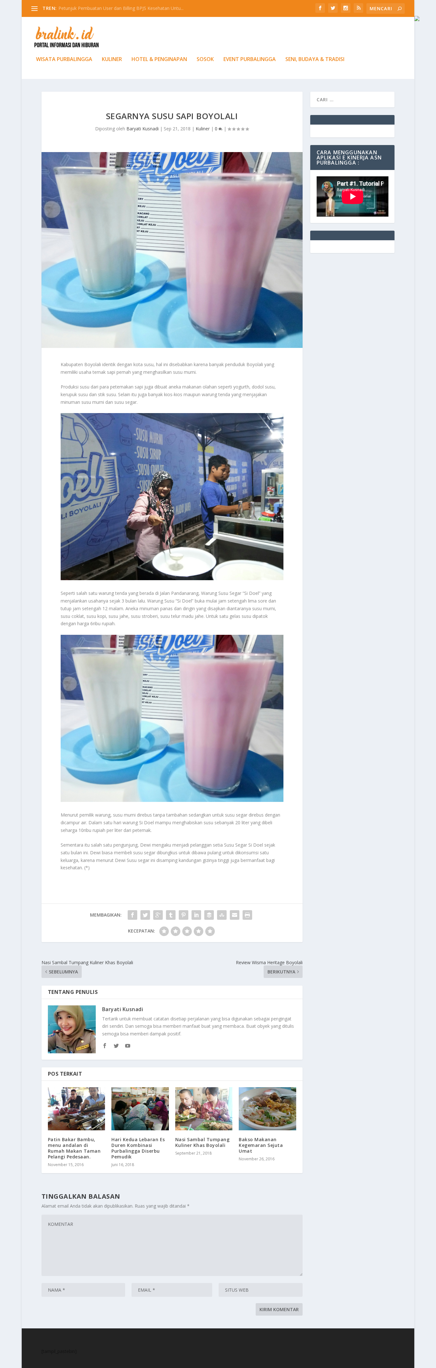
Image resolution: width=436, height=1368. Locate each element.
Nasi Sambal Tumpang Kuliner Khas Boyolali (202, 1142)
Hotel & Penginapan (159, 60)
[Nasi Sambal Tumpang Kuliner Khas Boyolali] (203, 1108)
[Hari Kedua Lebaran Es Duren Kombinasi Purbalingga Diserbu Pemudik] (140, 1108)
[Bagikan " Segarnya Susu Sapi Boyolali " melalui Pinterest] (183, 915)
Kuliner (112, 60)
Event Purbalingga (249, 60)
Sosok (205, 60)
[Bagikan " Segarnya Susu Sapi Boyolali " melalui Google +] (158, 915)
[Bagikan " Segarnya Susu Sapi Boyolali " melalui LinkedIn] (196, 915)
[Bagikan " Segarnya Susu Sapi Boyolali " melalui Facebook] (132, 915)
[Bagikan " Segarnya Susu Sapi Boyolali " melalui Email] (234, 915)
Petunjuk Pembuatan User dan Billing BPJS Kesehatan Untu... (121, 8)
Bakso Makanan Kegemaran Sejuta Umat (261, 1145)
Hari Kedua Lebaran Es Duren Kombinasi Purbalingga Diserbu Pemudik (138, 1148)
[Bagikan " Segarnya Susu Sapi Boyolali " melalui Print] (247, 915)
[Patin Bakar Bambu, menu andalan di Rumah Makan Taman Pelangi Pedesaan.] (76, 1108)
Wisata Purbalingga (64, 60)
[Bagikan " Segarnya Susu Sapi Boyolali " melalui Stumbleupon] (221, 915)
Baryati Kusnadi (142, 129)
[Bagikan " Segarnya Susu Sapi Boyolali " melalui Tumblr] (170, 915)
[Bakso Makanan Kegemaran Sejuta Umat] (267, 1108)
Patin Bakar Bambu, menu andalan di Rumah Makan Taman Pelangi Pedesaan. (74, 1148)
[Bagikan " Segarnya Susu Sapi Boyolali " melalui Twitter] (145, 915)
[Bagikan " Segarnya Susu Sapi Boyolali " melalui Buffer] (209, 915)
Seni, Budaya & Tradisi (314, 60)
